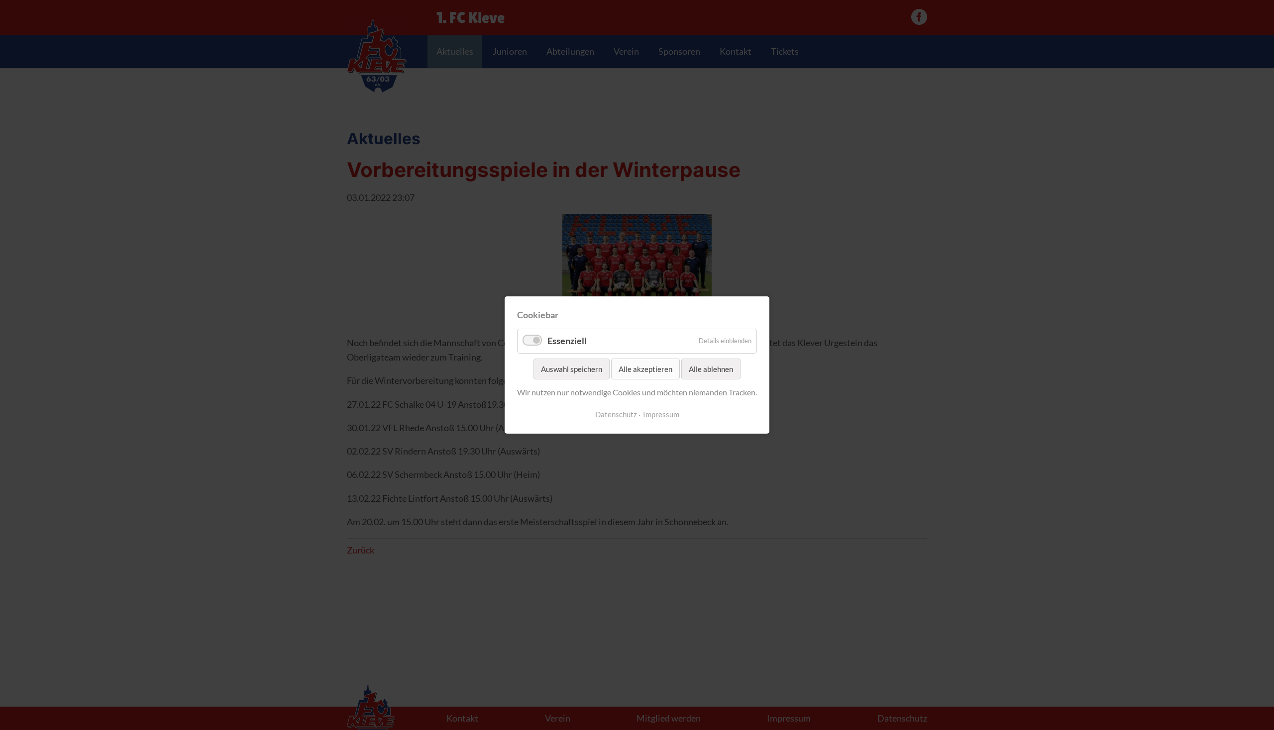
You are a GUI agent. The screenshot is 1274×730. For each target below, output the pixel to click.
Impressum (661, 414)
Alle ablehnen (711, 369)
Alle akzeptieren (645, 369)
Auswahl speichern (571, 369)
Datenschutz (616, 414)
